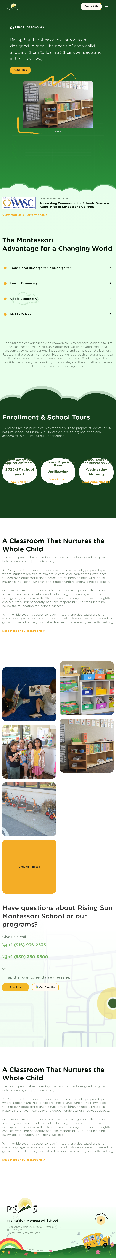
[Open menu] (107, 6)
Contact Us (91, 6)
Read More (20, 76)
